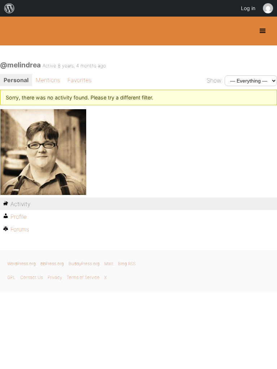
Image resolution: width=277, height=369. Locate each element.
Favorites (79, 80)
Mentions (48, 80)
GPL (11, 277)
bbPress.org (52, 263)
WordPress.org (21, 263)
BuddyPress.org (11, 31)
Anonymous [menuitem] (267, 8)
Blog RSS (127, 263)
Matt (108, 263)
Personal (16, 80)
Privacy (55, 277)
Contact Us (31, 277)
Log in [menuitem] (248, 8)
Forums (19, 229)
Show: (215, 80)
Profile (18, 216)
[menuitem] (9, 8)
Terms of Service (83, 277)
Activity (20, 204)
